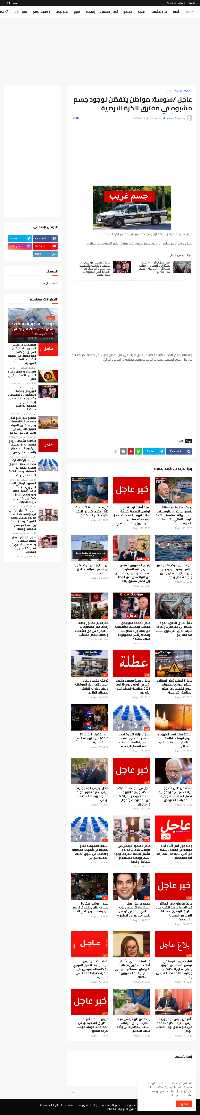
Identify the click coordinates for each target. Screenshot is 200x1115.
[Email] (123, 451)
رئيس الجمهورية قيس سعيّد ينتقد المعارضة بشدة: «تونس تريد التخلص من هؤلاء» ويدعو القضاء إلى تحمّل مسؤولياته (132, 573)
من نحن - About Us (176, 3)
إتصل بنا (192, 3)
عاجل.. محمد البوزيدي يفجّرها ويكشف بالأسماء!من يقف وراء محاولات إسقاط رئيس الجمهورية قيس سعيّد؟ (94, 268)
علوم (77, 11)
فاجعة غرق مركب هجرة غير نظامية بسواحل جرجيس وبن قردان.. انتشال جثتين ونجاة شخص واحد (174, 571)
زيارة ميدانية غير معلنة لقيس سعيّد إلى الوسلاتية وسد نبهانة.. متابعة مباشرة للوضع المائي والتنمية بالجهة (174, 515)
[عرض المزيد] (115, 451)
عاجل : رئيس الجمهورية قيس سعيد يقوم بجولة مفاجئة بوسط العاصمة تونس (92, 794)
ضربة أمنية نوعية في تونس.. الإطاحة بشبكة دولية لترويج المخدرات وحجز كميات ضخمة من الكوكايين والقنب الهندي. (132, 515)
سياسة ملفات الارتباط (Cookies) (56, 1105)
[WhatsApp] (138, 451)
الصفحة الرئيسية (183, 91)
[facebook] (8, 3)
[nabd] (15, 3)
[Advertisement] (100, 50)
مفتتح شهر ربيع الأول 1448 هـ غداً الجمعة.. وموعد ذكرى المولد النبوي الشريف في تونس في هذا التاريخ (22, 425)
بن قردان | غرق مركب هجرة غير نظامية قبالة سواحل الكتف (90, 569)
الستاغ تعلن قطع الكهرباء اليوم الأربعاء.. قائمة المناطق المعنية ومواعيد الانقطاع (175, 740)
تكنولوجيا (62, 11)
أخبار (176, 11)
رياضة (141, 11)
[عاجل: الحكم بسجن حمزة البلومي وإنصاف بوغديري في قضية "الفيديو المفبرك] (48, 541)
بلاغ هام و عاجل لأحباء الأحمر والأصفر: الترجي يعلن (22, 375)
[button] (16, 12)
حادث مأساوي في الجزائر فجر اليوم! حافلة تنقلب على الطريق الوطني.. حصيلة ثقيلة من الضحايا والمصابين (174, 911)
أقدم (72, 1092)
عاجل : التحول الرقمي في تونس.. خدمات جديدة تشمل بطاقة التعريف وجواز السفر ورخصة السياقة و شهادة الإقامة (132, 854)
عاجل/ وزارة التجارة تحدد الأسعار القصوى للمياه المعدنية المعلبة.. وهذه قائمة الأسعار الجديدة (134, 740)
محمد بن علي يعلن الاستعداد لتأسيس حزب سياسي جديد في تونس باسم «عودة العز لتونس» (133, 909)
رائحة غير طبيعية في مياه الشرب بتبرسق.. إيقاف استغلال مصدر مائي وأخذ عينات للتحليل (133, 1025)
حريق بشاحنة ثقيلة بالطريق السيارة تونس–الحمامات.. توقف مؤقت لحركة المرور (92, 1025)
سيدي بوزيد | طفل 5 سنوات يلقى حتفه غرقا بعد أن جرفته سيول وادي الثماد (90, 908)
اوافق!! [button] (184, 1103)
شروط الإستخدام (111, 1105)
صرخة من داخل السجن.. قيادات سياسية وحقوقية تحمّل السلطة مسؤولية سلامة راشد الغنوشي (175, 794)
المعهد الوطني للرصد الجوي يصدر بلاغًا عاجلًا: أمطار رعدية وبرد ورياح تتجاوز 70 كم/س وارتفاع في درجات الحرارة (22, 493)
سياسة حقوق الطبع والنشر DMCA (125, 1108)
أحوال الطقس (109, 11)
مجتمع (127, 11)
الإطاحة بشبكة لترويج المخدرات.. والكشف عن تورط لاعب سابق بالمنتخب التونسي (22, 446)
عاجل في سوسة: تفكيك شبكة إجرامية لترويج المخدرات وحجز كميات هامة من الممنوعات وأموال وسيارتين (132, 796)
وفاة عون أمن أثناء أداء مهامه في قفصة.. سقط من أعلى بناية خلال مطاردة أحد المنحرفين (174, 852)
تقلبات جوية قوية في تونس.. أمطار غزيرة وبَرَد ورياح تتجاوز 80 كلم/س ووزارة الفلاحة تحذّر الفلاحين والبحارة (174, 969)
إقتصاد (90, 11)
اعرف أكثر (174, 1095)
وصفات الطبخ (41, 11)
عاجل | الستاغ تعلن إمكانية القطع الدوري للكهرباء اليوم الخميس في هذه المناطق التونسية (174, 687)
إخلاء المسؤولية (88, 1105)
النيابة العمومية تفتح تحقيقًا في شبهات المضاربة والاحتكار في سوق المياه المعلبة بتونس (90, 852)
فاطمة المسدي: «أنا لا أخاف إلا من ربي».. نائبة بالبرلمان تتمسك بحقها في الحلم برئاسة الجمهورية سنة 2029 (132, 969)
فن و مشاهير (159, 11)
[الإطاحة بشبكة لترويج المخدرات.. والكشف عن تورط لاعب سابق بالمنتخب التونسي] (48, 445)
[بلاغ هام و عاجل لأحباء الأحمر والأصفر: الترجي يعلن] (48, 376)
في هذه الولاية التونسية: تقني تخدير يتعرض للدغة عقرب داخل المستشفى (91, 511)
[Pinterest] (131, 451)
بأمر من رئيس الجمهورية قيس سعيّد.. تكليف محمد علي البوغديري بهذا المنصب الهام (174, 1025)
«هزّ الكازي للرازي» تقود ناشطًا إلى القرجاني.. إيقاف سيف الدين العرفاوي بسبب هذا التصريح (154, 267)
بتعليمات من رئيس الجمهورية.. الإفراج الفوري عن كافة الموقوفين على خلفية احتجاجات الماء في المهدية (90, 969)
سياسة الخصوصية (134, 1105)
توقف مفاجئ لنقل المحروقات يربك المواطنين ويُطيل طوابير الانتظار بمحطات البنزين (90, 687)
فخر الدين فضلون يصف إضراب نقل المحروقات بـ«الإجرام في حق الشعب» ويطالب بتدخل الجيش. (91, 629)
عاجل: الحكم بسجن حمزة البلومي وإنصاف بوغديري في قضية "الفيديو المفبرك (23, 544)
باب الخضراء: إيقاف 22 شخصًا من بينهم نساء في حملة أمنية (91, 738)
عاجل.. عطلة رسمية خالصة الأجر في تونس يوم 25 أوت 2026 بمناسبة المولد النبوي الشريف (131, 687)
